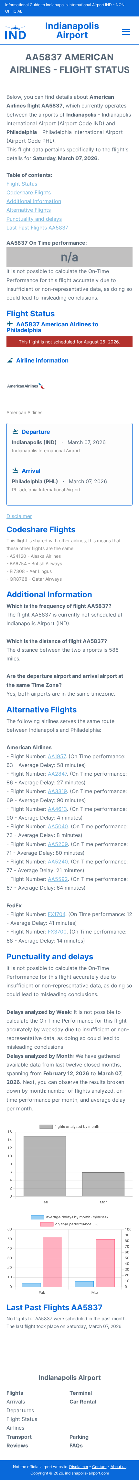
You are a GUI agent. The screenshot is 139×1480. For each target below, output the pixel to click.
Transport (19, 1437)
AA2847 (57, 774)
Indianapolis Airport (72, 30)
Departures (20, 1410)
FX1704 (56, 914)
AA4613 (57, 809)
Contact (99, 1466)
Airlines (15, 1427)
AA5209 (58, 844)
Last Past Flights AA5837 (37, 227)
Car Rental (83, 1401)
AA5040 (58, 826)
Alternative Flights (28, 210)
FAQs (76, 1445)
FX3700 (57, 931)
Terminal (81, 1393)
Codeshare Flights (28, 192)
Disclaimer (78, 1466)
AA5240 (58, 861)
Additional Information (33, 201)
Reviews (17, 1445)
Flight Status (21, 183)
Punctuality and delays (34, 219)
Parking (79, 1437)
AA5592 (58, 879)
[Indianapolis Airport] (15, 32)
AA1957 (57, 756)
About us (118, 1466)
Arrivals (15, 1401)
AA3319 (57, 791)
